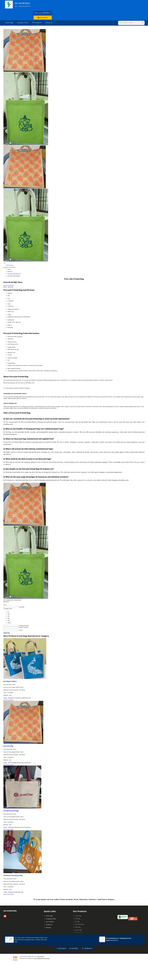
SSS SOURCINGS (23, 4)
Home (9, 269)
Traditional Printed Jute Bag (12, 875)
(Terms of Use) (40, 956)
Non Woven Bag (79, 924)
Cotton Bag (78, 916)
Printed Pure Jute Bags (11, 811)
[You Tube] (5, 917)
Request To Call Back (9, 267)
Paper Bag (77, 927)
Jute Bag (77, 921)
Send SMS (75, 948)
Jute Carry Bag (8, 746)
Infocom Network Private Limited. (42, 958)
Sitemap (48, 927)
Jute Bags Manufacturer (14, 273)
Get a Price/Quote (8, 285)
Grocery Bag (78, 930)
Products (10, 271)
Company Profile (22, 22)
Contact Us (49, 22)
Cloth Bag (77, 918)
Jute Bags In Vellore (10, 681)
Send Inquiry (43, 17)
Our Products (36, 22)
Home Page (9, 22)
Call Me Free (88, 948)
